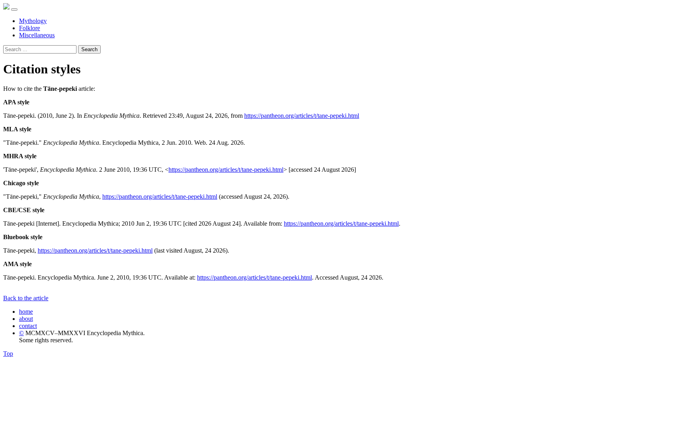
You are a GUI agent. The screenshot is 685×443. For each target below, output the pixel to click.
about (26, 318)
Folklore (29, 28)
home (26, 311)
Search (89, 49)
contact (28, 325)
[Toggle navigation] (14, 9)
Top (8, 353)
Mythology (33, 20)
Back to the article (25, 298)
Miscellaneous (37, 35)
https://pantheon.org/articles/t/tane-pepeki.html (301, 115)
